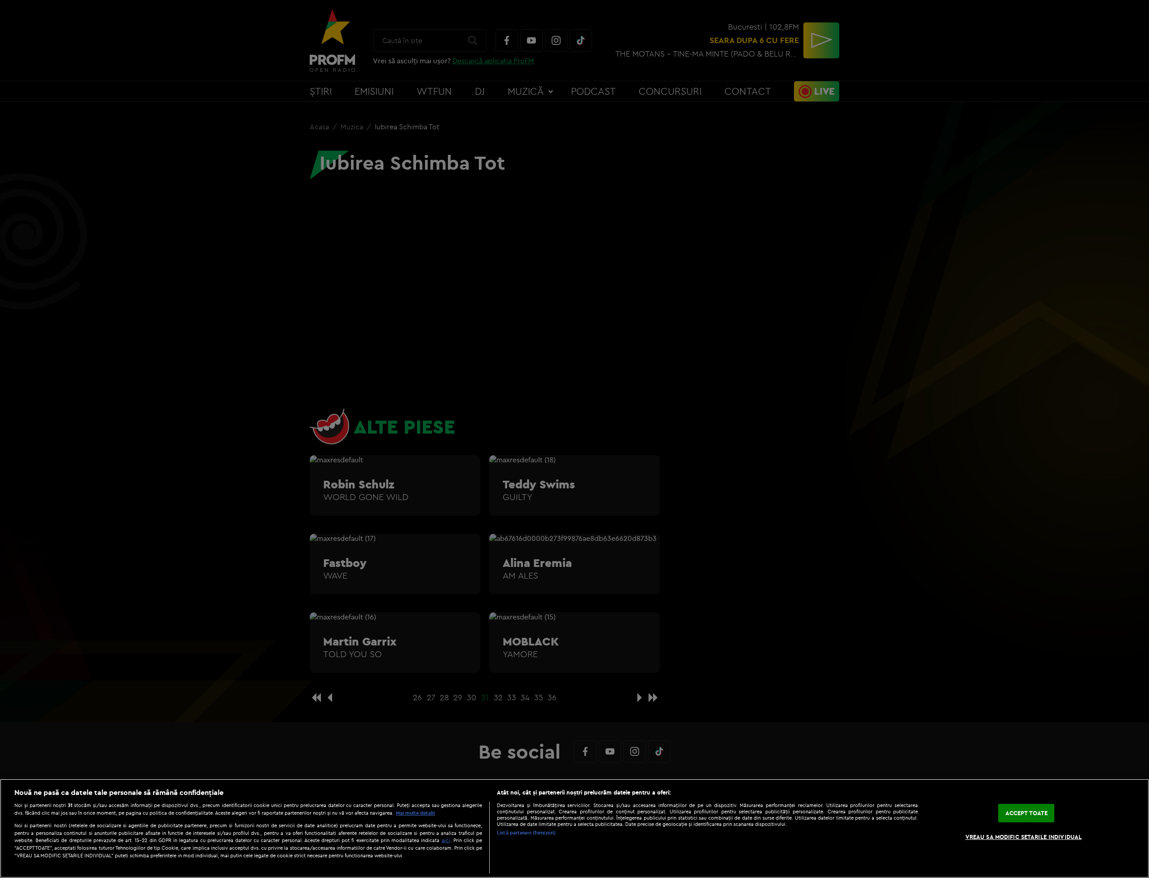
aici (446, 840)
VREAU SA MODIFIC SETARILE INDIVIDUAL (1023, 836)
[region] (574, 828)
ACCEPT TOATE (1026, 813)
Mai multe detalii (415, 813)
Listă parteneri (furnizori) (526, 833)
